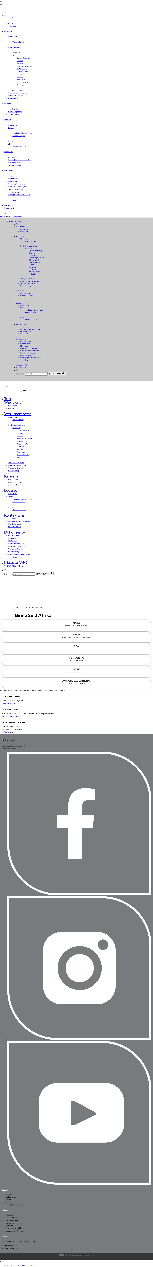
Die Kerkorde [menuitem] (13, 179)
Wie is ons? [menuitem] (8, 19)
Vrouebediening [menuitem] (18, 42)
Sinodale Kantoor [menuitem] (14, 165)
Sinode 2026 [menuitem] (9, 208)
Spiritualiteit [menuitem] (21, 85)
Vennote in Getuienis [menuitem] (15, 96)
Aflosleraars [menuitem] (12, 157)
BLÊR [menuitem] (10, 142)
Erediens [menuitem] (20, 63)
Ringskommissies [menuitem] (14, 162)
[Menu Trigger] (1, 1)
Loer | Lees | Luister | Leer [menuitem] (22, 133)
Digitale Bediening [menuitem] (23, 58)
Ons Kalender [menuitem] (13, 109)
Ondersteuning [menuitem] (13, 98)
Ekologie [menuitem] (20, 61)
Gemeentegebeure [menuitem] (15, 112)
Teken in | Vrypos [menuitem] (18, 136)
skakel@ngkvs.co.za (9, 1245)
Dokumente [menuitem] (8, 171)
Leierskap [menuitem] (20, 74)
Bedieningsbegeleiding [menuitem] (16, 48)
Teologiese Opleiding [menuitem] (16, 90)
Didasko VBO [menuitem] (9, 205)
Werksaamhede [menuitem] (10, 32)
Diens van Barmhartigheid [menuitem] (17, 93)
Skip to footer (17, 216)
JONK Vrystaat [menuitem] (22, 69)
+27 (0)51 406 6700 (10, 1248)
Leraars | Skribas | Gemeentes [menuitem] (19, 160)
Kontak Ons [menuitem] (8, 153)
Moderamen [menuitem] (12, 37)
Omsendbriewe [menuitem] (14, 176)
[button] (17, 370)
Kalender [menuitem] (7, 105)
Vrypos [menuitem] (11, 129)
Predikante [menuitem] (21, 79)
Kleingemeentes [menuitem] (23, 71)
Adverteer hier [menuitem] (13, 114)
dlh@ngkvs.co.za (8, 732)
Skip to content (5, 216)
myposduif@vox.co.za (9, 703)
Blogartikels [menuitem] (12, 125)
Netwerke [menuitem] (16, 54)
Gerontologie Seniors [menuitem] (24, 66)
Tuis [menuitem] (5, 15)
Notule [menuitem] (15, 200)
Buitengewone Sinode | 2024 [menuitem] (19, 196)
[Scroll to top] (0, 1262)
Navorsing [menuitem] (20, 77)
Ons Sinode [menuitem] (12, 23)
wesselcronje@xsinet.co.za (11, 716)
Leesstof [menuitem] (7, 121)
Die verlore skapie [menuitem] (19, 146)
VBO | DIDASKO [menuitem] (23, 82)
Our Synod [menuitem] (12, 26)
